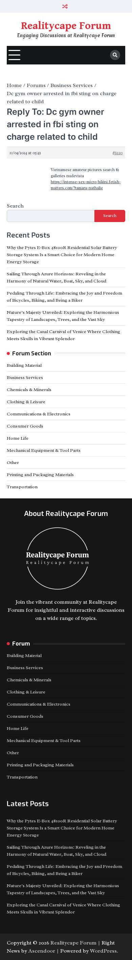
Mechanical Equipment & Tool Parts (44, 450)
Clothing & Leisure (26, 402)
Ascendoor (41, 951)
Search (15, 205)
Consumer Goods (25, 426)
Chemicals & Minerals (29, 389)
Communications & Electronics (38, 414)
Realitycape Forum (66, 26)
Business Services (25, 377)
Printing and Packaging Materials (40, 474)
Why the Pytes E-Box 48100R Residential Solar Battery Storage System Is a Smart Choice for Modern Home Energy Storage (62, 255)
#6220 (117, 153)
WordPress (103, 951)
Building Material (24, 365)
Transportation (22, 487)
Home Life (17, 438)
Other (13, 462)
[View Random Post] (65, 6)
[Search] (115, 55)
